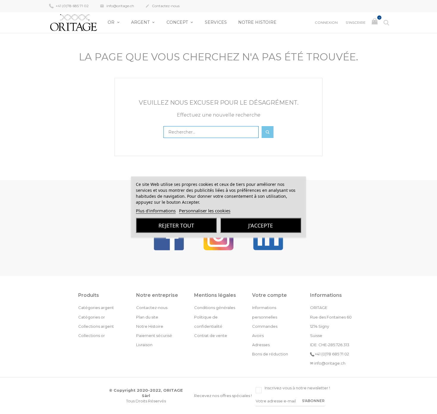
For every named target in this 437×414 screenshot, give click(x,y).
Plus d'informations (156, 211)
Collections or (91, 335)
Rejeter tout (176, 225)
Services (216, 22)
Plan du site (147, 317)
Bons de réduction (270, 354)
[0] (375, 22)
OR (112, 22)
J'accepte (260, 225)
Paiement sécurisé (154, 335)
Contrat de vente (210, 335)
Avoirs (258, 335)
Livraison (144, 344)
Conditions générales (214, 307)
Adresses (261, 344)
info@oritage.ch (117, 6)
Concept (177, 22)
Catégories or (91, 317)
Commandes (264, 326)
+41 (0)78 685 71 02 (72, 6)
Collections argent (96, 326)
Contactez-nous (162, 6)
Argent (141, 22)
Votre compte (269, 295)
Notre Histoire (257, 22)
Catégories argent (96, 307)
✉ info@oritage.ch (327, 363)
